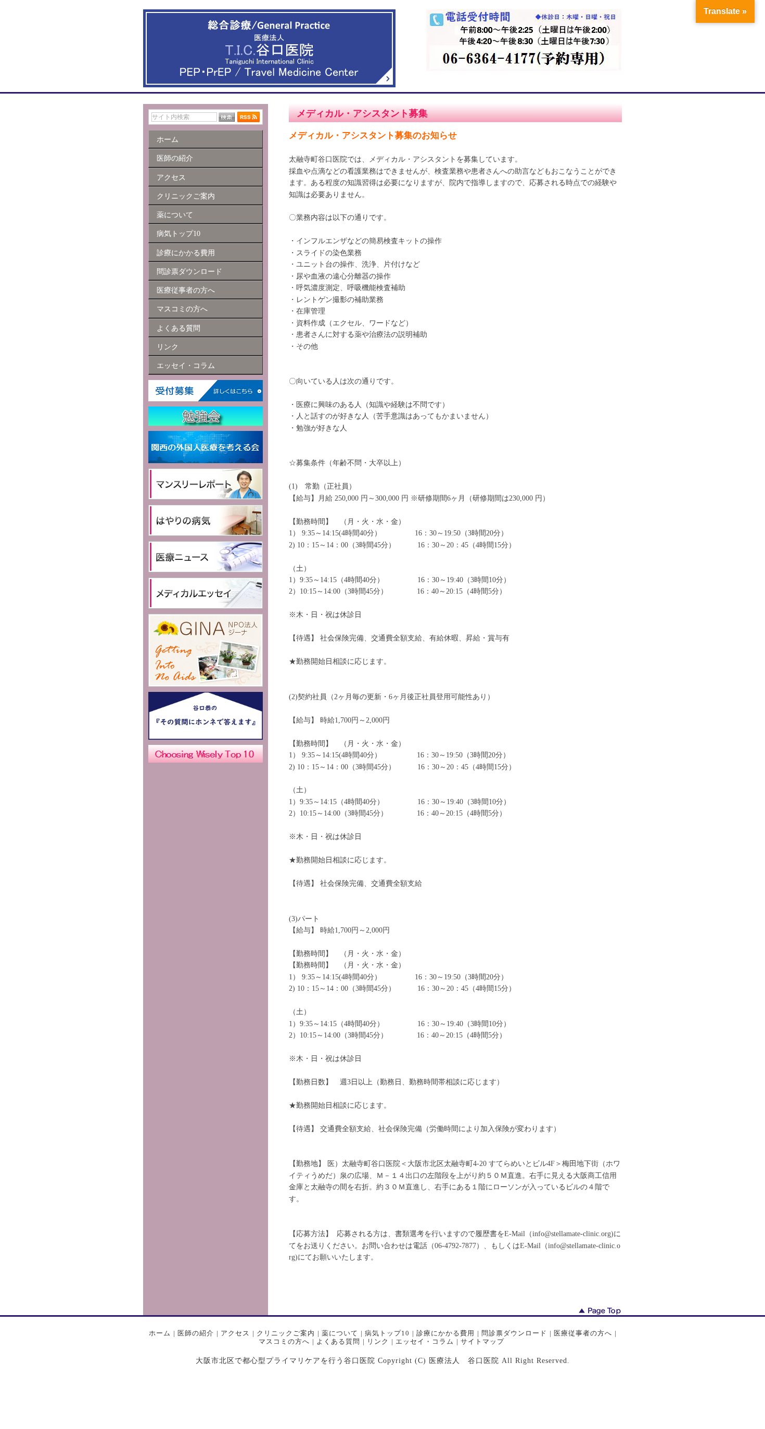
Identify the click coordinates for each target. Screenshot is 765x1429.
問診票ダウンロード (514, 1333)
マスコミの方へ (284, 1341)
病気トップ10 (387, 1333)
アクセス (235, 1333)
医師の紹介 (195, 1333)
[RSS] (248, 117)
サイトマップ (482, 1341)
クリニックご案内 (286, 1333)
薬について (340, 1333)
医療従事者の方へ (583, 1333)
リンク (378, 1341)
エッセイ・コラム (425, 1341)
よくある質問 (338, 1341)
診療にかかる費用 (445, 1333)
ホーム (160, 1333)
